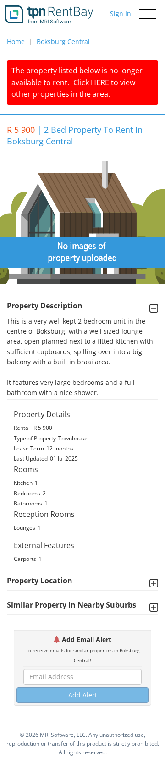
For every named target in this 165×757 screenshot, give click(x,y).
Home (16, 41)
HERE (100, 82)
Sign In (120, 13)
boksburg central (63, 41)
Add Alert (82, 695)
